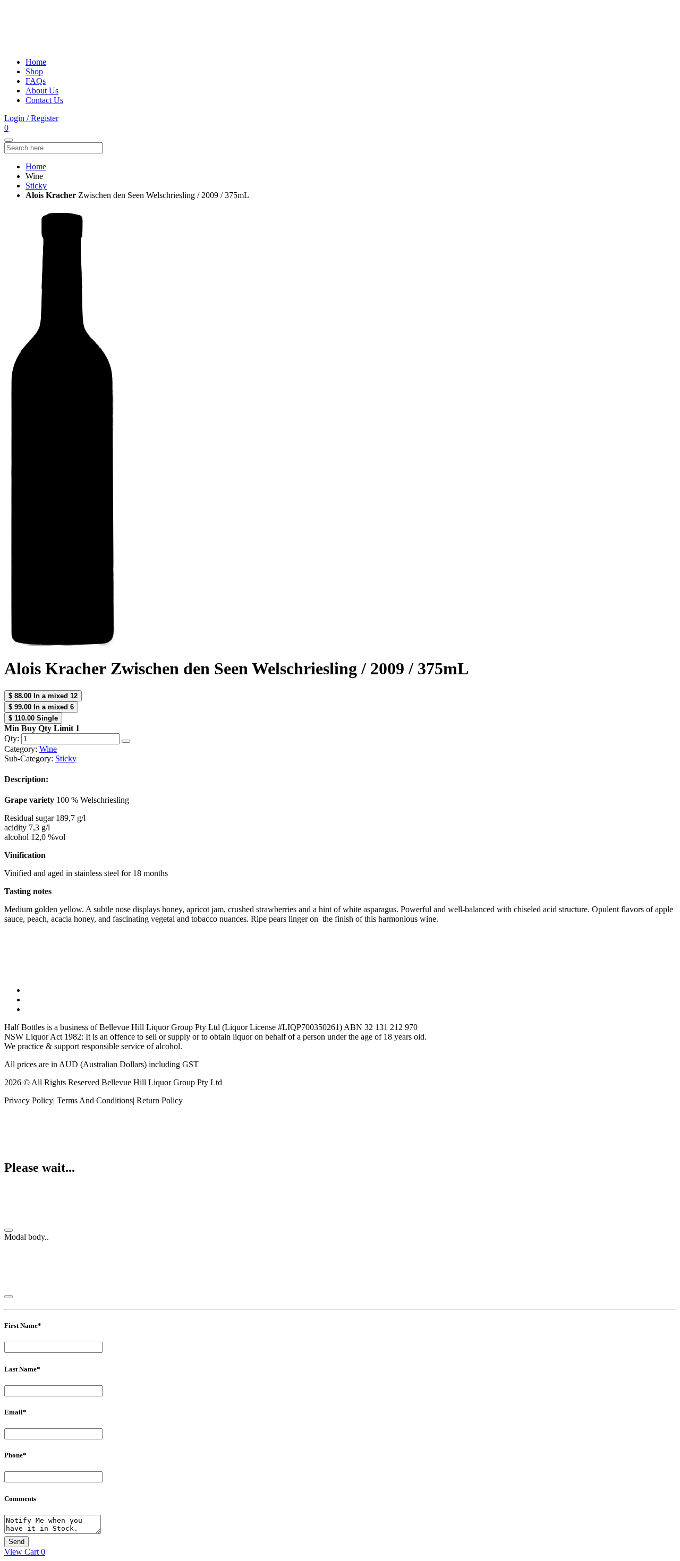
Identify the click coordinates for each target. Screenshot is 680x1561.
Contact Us (44, 100)
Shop (34, 71)
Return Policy (160, 1100)
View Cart (24, 1551)
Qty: (12, 738)
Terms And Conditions (95, 1100)
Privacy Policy (28, 1100)
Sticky (36, 185)
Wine (48, 748)
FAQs (36, 80)
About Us (42, 90)
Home (36, 61)
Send (16, 1542)
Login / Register (31, 118)
